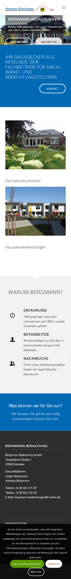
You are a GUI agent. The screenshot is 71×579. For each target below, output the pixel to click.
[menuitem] (55, 7)
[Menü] (64, 7)
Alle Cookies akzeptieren (27, 563)
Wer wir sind (18, 42)
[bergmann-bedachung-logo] (29, 7)
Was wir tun (49, 42)
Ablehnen (53, 563)
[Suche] (55, 7)
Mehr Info (36, 571)
